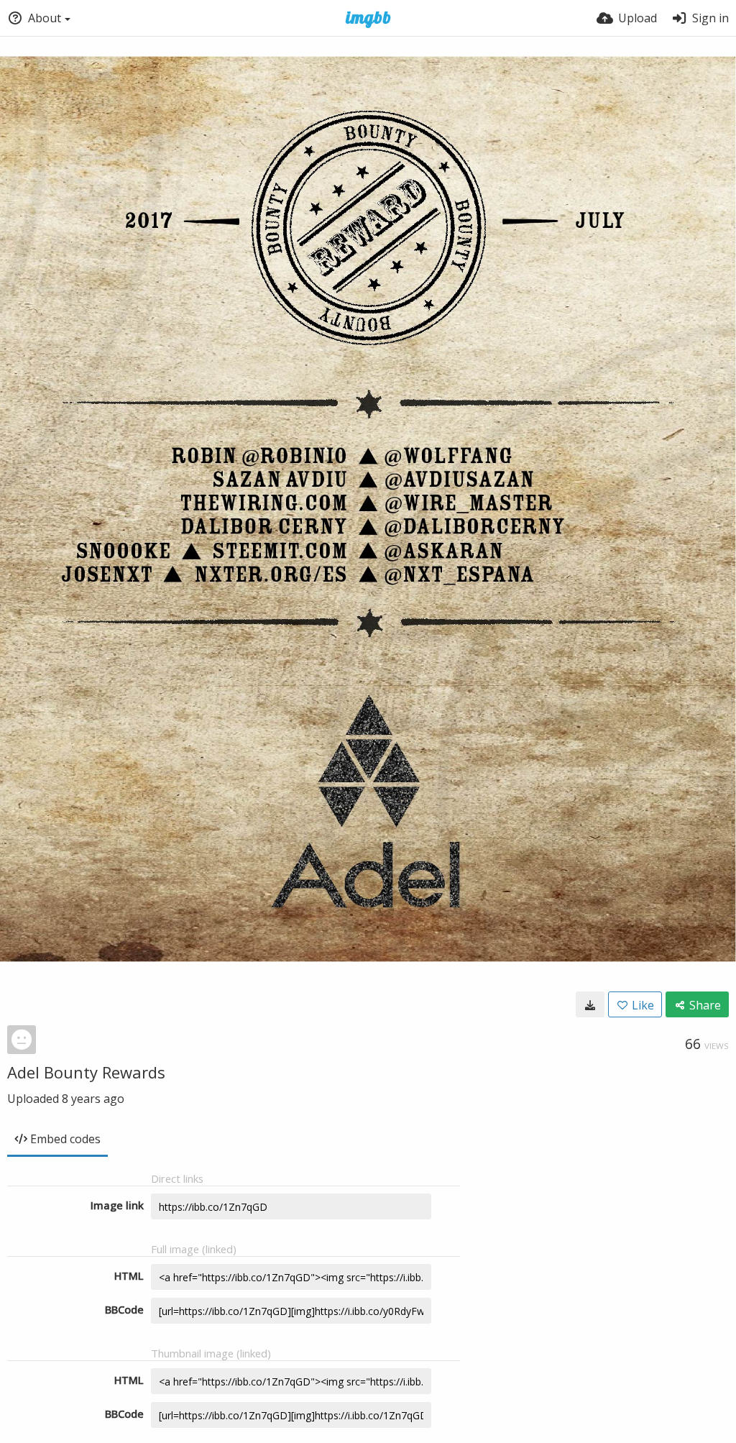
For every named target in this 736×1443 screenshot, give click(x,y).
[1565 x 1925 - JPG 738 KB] (590, 1004)
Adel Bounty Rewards (86, 1072)
